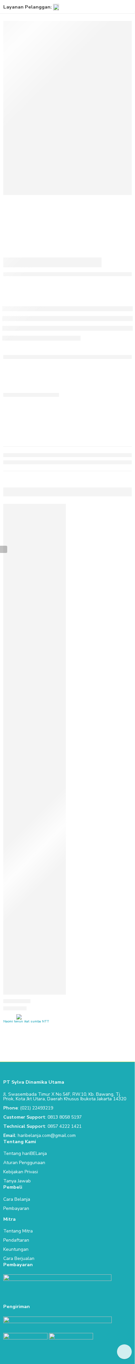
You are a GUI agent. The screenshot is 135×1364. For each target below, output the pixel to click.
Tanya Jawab (17, 1181)
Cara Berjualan (18, 1258)
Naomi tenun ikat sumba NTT (26, 1021)
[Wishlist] (59, 510)
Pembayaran (16, 1208)
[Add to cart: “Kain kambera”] (57, 994)
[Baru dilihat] (124, 1351)
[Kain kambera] (34, 749)
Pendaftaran (16, 1240)
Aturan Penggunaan (24, 1163)
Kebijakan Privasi (20, 1172)
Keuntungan (16, 1249)
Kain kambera (16, 1001)
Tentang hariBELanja (25, 1153)
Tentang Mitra (18, 1231)
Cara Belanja (16, 1199)
